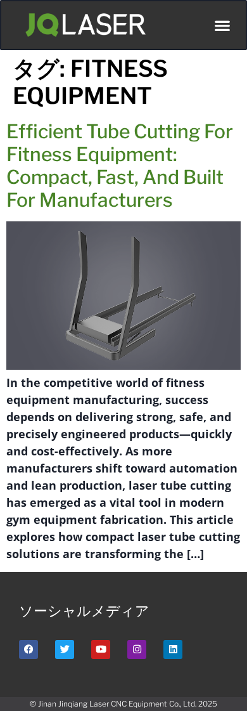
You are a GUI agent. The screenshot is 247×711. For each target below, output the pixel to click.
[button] (222, 25)
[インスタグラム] (136, 649)
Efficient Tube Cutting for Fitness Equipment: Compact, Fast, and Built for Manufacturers (119, 165)
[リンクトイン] (172, 649)
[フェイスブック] (28, 649)
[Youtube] (100, 649)
